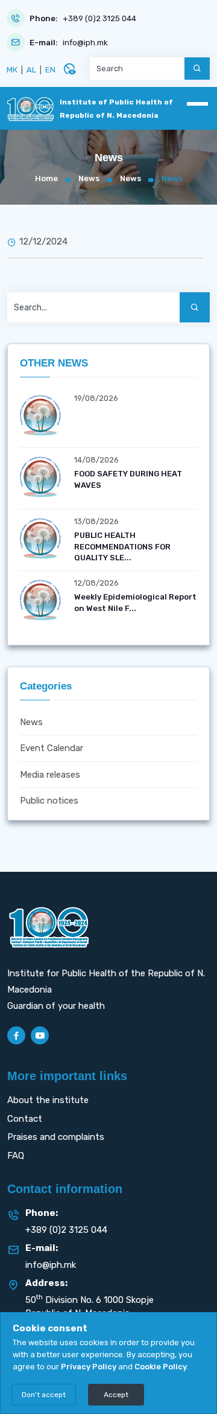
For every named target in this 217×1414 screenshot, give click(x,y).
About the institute (48, 1100)
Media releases (50, 774)
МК (12, 69)
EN (50, 69)
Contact (24, 1118)
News (88, 178)
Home (46, 178)
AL (31, 69)
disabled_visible (69, 68)
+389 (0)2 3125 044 (99, 18)
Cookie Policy (160, 1366)
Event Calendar (51, 748)
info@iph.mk (85, 42)
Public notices (49, 800)
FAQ (15, 1155)
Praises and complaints (55, 1136)
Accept (116, 1394)
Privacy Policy (88, 1366)
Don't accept (44, 1394)
